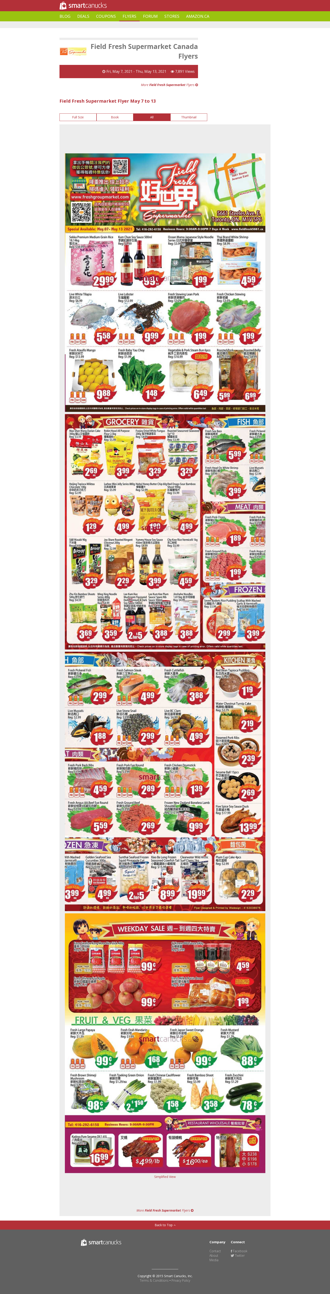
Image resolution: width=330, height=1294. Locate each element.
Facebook (239, 1251)
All (152, 117)
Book (115, 117)
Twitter (239, 1255)
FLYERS (129, 16)
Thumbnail (188, 117)
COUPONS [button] (106, 16)
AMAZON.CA (197, 16)
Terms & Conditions (154, 1280)
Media (213, 1260)
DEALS (83, 16)
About (213, 1255)
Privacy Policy (181, 1280)
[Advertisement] (141, 24)
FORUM (150, 16)
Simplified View (165, 1177)
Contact (215, 1251)
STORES (171, 16)
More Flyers (168, 85)
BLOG (64, 16)
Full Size (78, 117)
